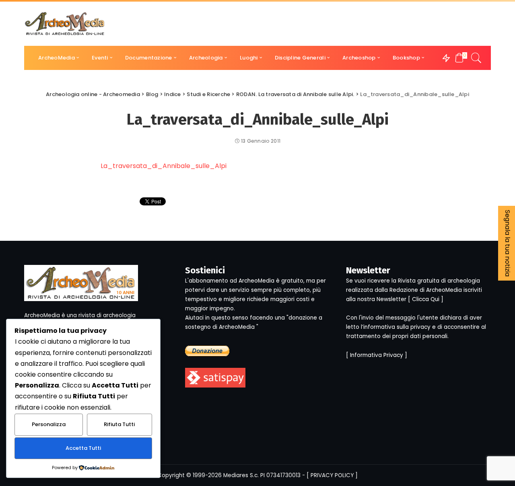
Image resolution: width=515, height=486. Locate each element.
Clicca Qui (425, 299)
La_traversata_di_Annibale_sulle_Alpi (164, 165)
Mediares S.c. (241, 475)
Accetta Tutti (83, 448)
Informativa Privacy (376, 355)
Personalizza (49, 424)
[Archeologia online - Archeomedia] (64, 24)
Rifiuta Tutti (119, 424)
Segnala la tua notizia (507, 243)
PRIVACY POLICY (332, 475)
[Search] (476, 58)
